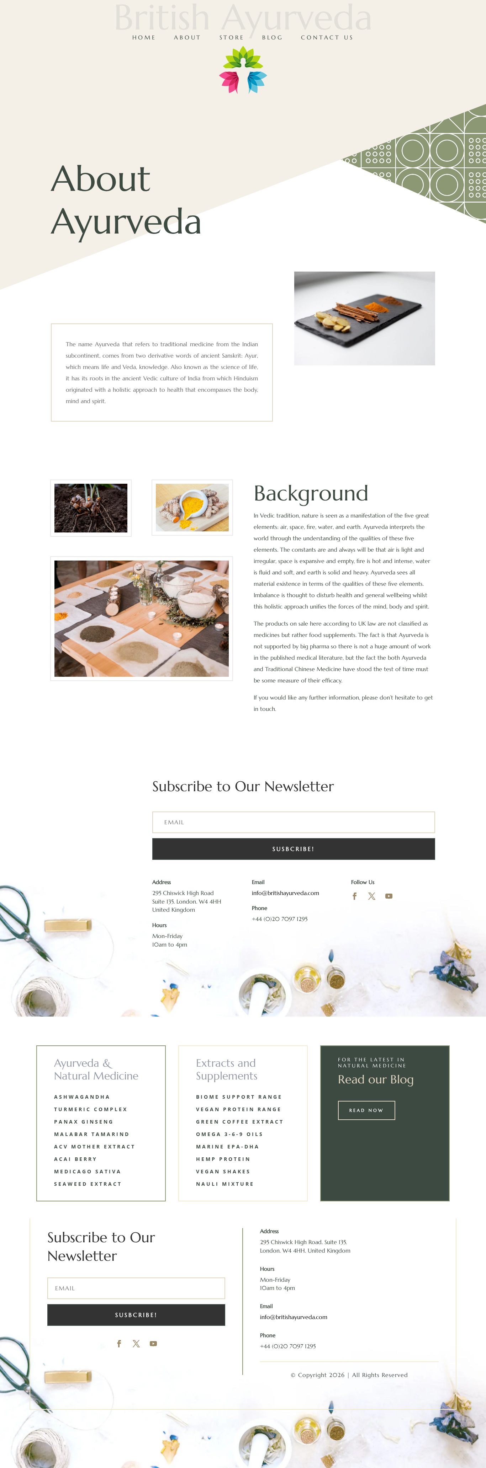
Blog (273, 37)
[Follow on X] (372, 896)
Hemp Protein (223, 1159)
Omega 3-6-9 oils (230, 1134)
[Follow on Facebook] (355, 896)
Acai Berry (75, 1159)
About (188, 37)
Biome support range (239, 1096)
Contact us (327, 37)
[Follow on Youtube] (389, 896)
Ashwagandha (82, 1096)
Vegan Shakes (223, 1171)
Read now (366, 1110)
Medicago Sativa (88, 1171)
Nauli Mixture (225, 1183)
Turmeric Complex (91, 1109)
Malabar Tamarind (92, 1134)
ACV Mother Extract (95, 1146)
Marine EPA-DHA (228, 1146)
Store (232, 37)
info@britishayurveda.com (285, 892)
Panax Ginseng (84, 1121)
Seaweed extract (88, 1183)
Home (144, 37)
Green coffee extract (240, 1121)
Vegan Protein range (239, 1109)
